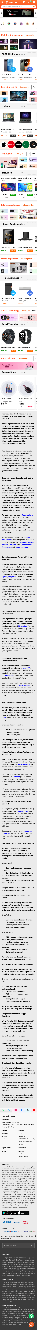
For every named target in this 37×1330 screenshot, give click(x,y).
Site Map (4, 1136)
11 (30, 16)
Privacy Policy (22, 1136)
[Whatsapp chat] (31, 1316)
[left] (1, 25)
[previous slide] (1, 13)
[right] (35, 25)
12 (32, 16)
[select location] (25, 2)
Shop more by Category (10, 1245)
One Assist (5, 1139)
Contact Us (5, 1133)
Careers (4, 1151)
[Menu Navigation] (2, 2)
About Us (21, 1151)
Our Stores (21, 1154)
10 (27, 16)
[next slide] (35, 13)
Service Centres (23, 1156)
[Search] (20, 2)
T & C (20, 1133)
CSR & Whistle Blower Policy (26, 1139)
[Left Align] (34, 7)
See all (23, 54)
